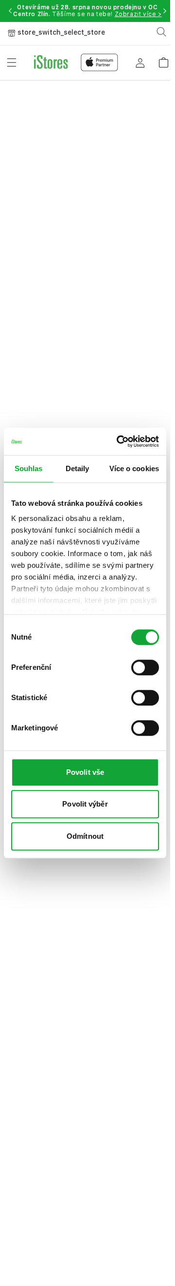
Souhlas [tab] (29, 468)
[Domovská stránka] (76, 62)
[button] (10, 11)
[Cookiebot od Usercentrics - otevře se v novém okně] (119, 441)
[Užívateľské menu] (140, 62)
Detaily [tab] (77, 468)
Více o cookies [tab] (134, 468)
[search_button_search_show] (161, 32)
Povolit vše (85, 772)
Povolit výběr (84, 804)
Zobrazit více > (138, 14)
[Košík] (163, 59)
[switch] (145, 667)
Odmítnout (85, 836)
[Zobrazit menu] (11, 62)
